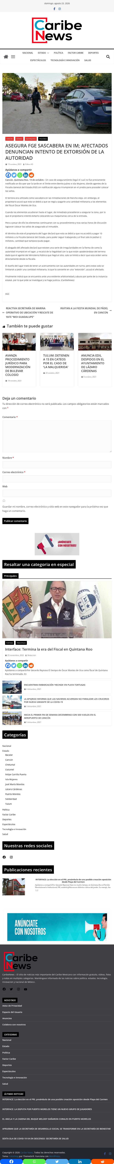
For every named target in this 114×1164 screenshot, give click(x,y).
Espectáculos (38, 60)
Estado (42, 52)
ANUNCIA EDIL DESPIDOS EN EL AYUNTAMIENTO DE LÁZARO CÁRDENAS (92, 363)
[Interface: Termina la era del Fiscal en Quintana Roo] (57, 609)
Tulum (8, 803)
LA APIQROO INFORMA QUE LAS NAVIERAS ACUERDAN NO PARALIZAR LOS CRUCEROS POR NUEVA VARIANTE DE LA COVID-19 (66, 700)
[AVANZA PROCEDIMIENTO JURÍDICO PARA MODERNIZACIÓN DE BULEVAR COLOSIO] (19, 335)
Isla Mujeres (30, 139)
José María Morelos (14, 784)
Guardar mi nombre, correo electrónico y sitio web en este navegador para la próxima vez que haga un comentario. (55, 509)
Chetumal (10, 764)
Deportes (93, 52)
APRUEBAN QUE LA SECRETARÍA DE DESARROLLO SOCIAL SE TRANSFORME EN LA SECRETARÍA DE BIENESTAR (56, 1128)
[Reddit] (31, 175)
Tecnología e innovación (65, 60)
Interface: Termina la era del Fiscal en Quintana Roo (48, 649)
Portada (9, 643)
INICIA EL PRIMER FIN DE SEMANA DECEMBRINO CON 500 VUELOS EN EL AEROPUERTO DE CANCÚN (60, 716)
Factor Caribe (75, 52)
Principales (21, 643)
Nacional (27, 52)
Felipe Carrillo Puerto (15, 774)
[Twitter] (14, 175)
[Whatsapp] (19, 175)
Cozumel (9, 769)
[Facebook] (8, 175)
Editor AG (29, 164)
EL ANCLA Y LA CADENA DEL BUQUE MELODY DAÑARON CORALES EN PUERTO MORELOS (46, 1119)
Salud (87, 60)
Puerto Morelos (12, 794)
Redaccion (31, 655)
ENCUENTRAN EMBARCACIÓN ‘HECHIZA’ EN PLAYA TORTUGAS (54, 684)
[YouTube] (25, 990)
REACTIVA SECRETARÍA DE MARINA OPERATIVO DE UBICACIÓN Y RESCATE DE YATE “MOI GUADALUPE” (29, 313)
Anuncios (7, 1018)
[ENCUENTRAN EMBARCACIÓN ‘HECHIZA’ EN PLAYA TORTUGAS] (12, 687)
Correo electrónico (13, 472)
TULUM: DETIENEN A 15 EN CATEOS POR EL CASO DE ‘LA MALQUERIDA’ (56, 361)
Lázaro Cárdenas (13, 789)
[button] (47, 53)
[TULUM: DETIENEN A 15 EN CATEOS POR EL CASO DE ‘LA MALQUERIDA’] (57, 335)
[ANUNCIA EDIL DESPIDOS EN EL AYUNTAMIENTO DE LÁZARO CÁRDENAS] (95, 335)
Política (58, 52)
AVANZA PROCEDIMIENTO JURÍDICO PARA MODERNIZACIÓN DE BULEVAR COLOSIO (17, 365)
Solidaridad (11, 799)
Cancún (10, 139)
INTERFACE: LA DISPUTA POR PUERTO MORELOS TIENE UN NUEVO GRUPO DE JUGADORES (47, 1109)
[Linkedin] (25, 175)
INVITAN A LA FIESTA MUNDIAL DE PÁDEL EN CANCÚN (84, 310)
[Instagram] (11, 858)
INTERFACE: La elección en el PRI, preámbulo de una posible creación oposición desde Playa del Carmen (73, 880)
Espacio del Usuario (12, 1012)
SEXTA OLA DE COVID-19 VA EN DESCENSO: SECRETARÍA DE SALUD (35, 1138)
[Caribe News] (6, 56)
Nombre (8, 457)
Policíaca (43, 139)
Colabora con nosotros (14, 1024)
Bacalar (9, 754)
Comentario (10, 417)
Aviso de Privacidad (12, 1005)
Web (4, 486)
